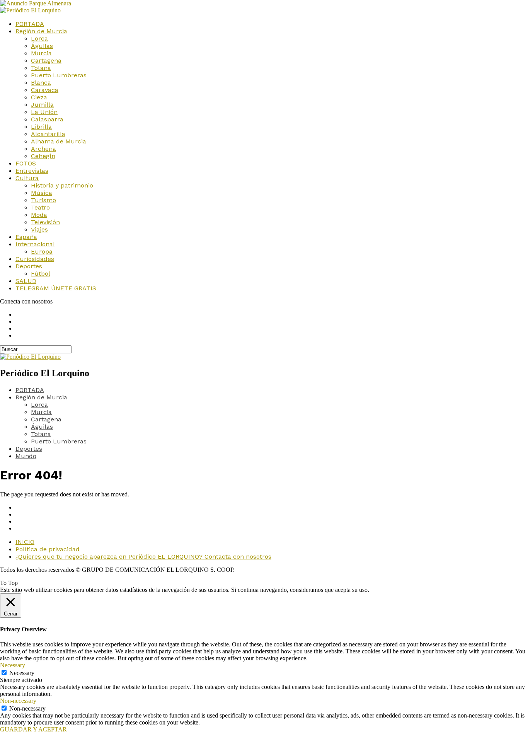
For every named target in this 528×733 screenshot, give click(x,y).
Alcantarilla (48, 134)
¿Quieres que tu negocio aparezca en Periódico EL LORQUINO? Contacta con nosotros (143, 556)
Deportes (28, 266)
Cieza (39, 97)
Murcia (41, 53)
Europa (42, 251)
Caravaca (44, 90)
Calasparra (47, 119)
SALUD (25, 281)
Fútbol (40, 273)
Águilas (42, 45)
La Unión (44, 112)
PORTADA (29, 23)
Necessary (21, 673)
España (26, 236)
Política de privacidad (47, 549)
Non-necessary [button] (18, 700)
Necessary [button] (12, 665)
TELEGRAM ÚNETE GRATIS (55, 288)
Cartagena (46, 60)
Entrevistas (31, 170)
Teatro (40, 207)
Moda (39, 214)
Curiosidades (34, 259)
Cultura (27, 178)
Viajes (39, 229)
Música (41, 192)
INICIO (24, 541)
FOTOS (25, 163)
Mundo (25, 456)
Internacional (35, 244)
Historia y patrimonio (62, 185)
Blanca (41, 82)
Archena (43, 148)
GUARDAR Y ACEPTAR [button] (33, 729)
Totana (41, 68)
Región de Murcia (41, 31)
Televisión (45, 222)
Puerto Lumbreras (59, 75)
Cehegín (43, 156)
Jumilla (42, 104)
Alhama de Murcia (58, 141)
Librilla (41, 126)
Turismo (43, 200)
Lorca (39, 38)
